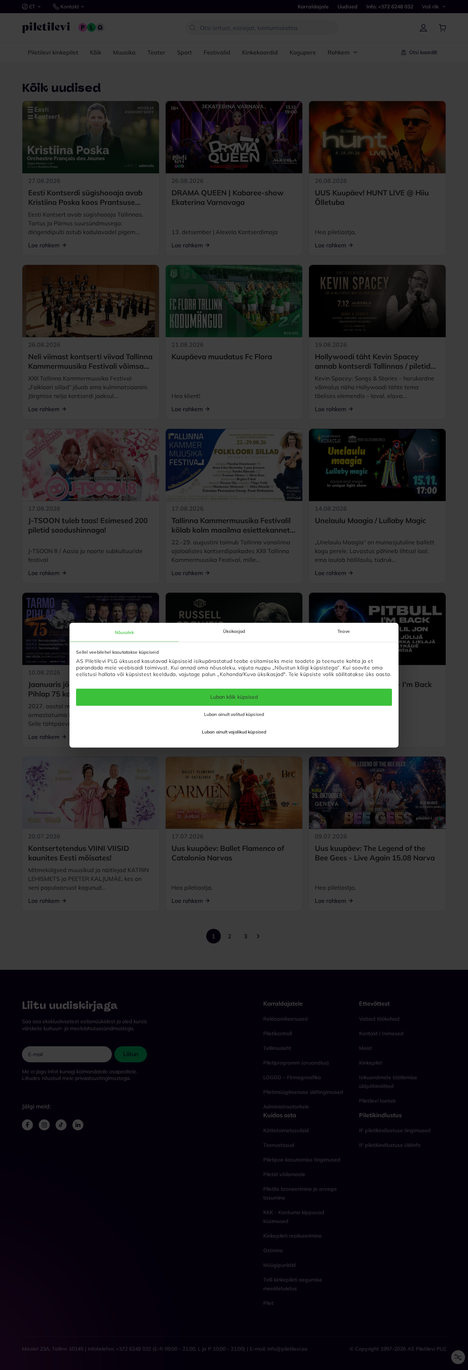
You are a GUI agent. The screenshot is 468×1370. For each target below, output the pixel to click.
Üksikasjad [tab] (234, 631)
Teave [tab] (343, 631)
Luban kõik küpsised (234, 697)
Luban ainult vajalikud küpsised (234, 732)
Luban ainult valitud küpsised (234, 714)
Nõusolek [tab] (124, 632)
